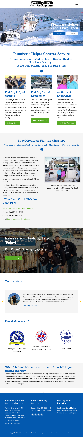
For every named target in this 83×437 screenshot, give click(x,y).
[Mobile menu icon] (77, 4)
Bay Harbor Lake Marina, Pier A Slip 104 (18, 208)
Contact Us (72, 33)
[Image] (17, 338)
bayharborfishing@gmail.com (18, 219)
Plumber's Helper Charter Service (29, 433)
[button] (2, 301)
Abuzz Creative (68, 433)
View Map (72, 410)
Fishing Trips (59, 33)
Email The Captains (12, 423)
